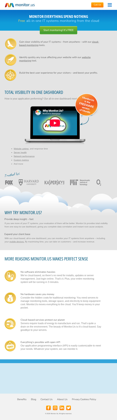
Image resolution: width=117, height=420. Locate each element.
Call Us (97, 4)
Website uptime (21, 148)
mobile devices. (16, 241)
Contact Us (47, 399)
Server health (20, 152)
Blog (33, 399)
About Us (62, 399)
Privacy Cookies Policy (84, 399)
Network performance (24, 156)
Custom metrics (21, 160)
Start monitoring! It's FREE (58, 30)
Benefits (22, 399)
